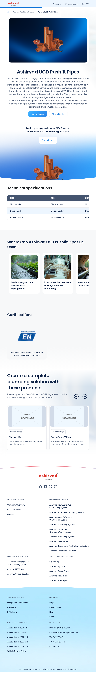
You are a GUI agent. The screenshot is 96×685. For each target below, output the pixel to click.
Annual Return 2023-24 (17, 641)
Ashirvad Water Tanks (58, 541)
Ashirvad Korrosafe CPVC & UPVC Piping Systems (18, 563)
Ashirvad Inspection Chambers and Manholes (60, 530)
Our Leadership (14, 509)
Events (52, 616)
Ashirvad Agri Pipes (57, 566)
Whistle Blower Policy (16, 651)
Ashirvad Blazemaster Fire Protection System (69, 546)
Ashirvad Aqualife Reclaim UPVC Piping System (60, 518)
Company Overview (16, 505)
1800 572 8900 (56, 637)
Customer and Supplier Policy (56, 669)
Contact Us (54, 646)
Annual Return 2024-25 (17, 646)
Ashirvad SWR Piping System (62, 524)
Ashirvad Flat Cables (58, 575)
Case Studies (55, 607)
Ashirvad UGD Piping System (23, 12)
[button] (85, 396)
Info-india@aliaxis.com (59, 627)
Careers (10, 514)
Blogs (51, 602)
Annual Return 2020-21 (17, 627)
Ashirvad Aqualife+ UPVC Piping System (66, 512)
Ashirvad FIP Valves (15, 569)
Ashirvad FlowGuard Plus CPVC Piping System (60, 506)
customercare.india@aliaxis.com (64, 632)
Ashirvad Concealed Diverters (62, 550)
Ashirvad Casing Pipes (59, 571)
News (51, 612)
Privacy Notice (38, 669)
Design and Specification (18, 602)
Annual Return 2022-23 (17, 637)
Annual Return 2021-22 (17, 632)
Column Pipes (55, 561)
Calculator (11, 607)
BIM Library (12, 612)
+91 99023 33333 (57, 641)
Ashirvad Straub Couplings (18, 574)
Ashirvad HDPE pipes (58, 580)
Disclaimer (73, 669)
